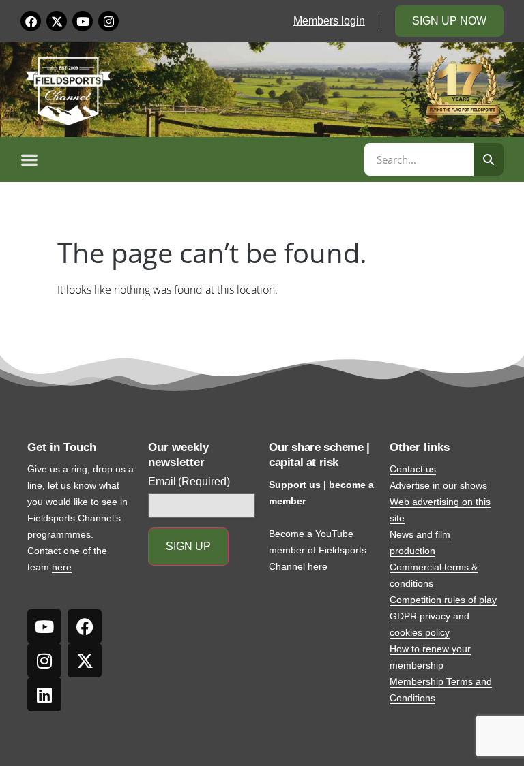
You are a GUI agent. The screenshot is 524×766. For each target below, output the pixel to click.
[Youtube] (82, 21)
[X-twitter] (56, 21)
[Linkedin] (44, 694)
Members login (329, 21)
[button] (190, 159)
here (62, 567)
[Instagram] (108, 21)
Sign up (188, 546)
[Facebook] (30, 21)
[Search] (489, 159)
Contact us (413, 468)
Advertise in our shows (438, 485)
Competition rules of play (443, 599)
